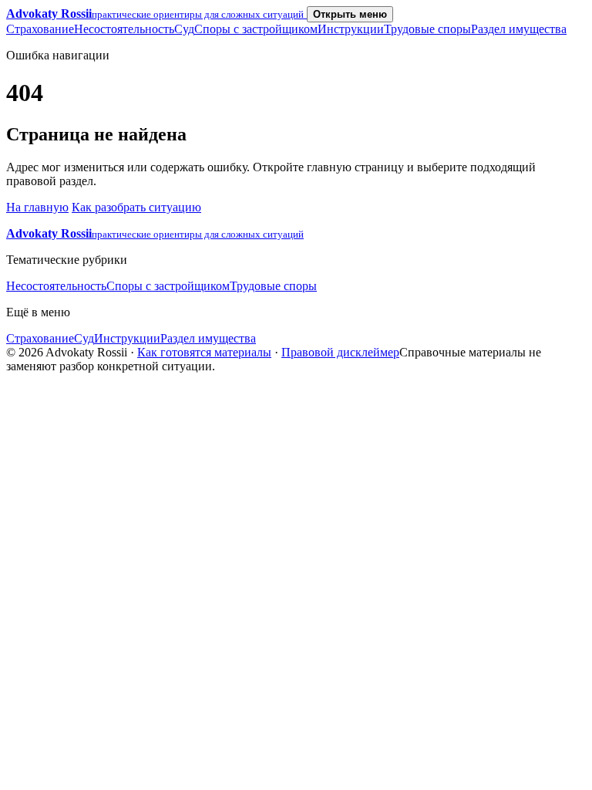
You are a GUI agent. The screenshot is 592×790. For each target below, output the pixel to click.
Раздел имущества (519, 28)
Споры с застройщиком (256, 28)
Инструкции (351, 28)
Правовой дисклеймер (340, 352)
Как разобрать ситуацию (136, 207)
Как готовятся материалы (204, 352)
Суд (184, 28)
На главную (37, 207)
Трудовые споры (427, 28)
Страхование (40, 28)
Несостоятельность (124, 28)
